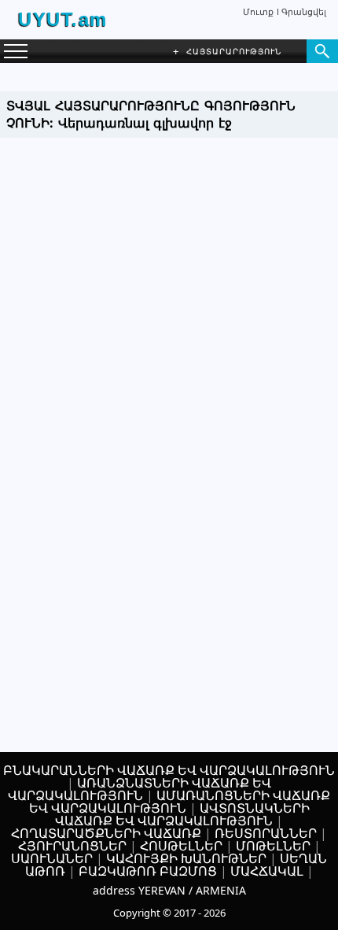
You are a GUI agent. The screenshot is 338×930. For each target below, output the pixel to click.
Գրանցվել (303, 11)
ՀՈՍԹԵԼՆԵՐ (181, 845)
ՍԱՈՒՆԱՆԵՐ (52, 858)
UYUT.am (63, 19)
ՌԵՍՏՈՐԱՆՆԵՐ (266, 833)
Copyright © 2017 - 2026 (169, 913)
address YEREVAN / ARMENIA (169, 890)
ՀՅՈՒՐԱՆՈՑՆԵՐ (72, 845)
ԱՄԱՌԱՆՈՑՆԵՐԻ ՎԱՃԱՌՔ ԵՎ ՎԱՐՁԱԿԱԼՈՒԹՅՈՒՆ (180, 802)
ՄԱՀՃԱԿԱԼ (266, 871)
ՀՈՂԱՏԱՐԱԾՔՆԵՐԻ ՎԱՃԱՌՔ (106, 833)
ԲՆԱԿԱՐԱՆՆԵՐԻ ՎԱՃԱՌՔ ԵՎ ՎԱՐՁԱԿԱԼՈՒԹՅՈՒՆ (169, 770)
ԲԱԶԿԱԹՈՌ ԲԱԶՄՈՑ (148, 871)
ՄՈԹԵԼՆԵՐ (273, 845)
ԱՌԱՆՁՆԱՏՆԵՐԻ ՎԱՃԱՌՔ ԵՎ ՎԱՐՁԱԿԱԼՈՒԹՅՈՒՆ (139, 789)
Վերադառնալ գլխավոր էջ (145, 123)
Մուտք (258, 11)
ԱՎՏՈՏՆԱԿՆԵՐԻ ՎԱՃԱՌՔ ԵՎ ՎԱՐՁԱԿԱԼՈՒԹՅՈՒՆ (182, 814)
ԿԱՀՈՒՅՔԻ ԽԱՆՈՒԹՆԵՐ (186, 858)
